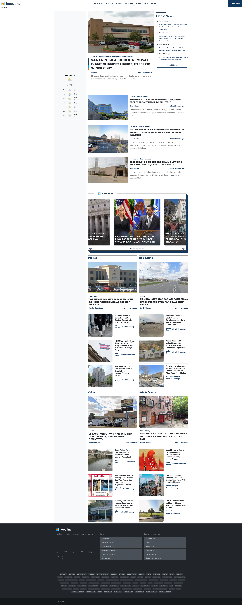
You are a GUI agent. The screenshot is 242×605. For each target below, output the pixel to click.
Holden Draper (145, 442)
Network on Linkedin (109, 550)
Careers (148, 542)
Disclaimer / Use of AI (153, 558)
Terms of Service (151, 554)
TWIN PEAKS (117, 592)
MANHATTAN (127, 583)
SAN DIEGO (147, 589)
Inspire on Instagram (109, 554)
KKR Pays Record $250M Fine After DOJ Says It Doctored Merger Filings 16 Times (124, 371)
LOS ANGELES (105, 583)
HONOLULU (173, 580)
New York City (145, 431)
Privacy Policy (150, 550)
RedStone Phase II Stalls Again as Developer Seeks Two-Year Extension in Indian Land (175, 320)
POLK (171, 586)
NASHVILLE (72, 586)
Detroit (142, 296)
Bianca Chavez (94, 442)
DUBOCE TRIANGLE (179, 577)
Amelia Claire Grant (96, 308)
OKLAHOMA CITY (125, 586)
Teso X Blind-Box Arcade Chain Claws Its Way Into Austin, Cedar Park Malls (156, 163)
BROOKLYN (179, 574)
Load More (172, 65)
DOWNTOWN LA (167, 577)
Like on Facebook (108, 546)
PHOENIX (154, 586)
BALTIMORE (156, 574)
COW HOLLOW (124, 577)
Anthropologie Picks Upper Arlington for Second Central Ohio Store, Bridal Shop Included (157, 132)
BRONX (172, 574)
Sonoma (94, 56)
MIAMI (150, 583)
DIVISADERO (156, 577)
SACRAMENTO (116, 589)
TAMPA (100, 592)
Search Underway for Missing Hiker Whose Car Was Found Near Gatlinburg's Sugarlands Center (124, 480)
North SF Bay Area (105, 56)
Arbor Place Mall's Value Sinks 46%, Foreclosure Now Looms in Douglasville (175, 344)
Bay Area (116, 56)
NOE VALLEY (103, 586)
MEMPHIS (143, 583)
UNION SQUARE (128, 592)
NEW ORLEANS (82, 586)
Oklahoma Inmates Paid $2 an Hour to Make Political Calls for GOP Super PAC (111, 302)
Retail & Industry (127, 56)
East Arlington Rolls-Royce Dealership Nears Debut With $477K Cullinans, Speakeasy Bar (172, 38)
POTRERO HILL (67, 589)
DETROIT (147, 577)
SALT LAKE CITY (126, 589)
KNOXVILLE (74, 583)
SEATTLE (171, 589)
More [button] (153, 3)
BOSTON (164, 574)
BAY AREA (122, 574)
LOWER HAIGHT (116, 583)
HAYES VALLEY (153, 580)
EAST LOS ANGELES (71, 580)
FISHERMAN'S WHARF (127, 580)
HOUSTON (182, 580)
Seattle (132, 96)
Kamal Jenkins (171, 511)
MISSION (63, 586)
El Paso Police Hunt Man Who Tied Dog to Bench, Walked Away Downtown (110, 436)
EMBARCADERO (91, 580)
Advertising (150, 546)
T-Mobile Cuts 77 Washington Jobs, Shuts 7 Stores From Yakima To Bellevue (156, 101)
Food (138, 3)
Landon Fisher (135, 139)
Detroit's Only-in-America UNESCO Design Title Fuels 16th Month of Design (175, 478)
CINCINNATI (85, 577)
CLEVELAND (105, 577)
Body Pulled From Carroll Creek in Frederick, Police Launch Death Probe (123, 453)
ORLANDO (135, 586)
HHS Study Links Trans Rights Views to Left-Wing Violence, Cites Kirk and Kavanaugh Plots (125, 345)
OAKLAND (91, 574)
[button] (90, 248)
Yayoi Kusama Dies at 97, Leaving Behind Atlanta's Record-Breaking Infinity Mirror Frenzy (175, 454)
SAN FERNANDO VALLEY (160, 589)
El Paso (91, 431)
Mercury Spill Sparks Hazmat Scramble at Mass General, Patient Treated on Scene (124, 504)
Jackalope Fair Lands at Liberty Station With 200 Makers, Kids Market (175, 504)
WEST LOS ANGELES (165, 592)
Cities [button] (4, 7)
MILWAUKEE (168, 583)
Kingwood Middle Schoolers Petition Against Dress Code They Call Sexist (123, 318)
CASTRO (60, 577)
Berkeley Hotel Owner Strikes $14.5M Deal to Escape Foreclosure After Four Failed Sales (176, 369)
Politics (109, 3)
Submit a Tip (150, 539)
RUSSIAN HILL (105, 589)
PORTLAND (178, 586)
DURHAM (60, 580)
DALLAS (133, 577)
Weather (129, 3)
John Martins (135, 168)
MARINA (135, 583)
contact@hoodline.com (64, 559)
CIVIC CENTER (95, 577)
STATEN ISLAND (90, 592)
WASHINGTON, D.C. (151, 592)
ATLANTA (141, 574)
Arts (146, 3)
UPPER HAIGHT (139, 592)
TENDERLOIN (108, 592)
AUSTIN (149, 574)
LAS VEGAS (83, 583)
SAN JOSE (72, 574)
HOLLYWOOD (164, 580)
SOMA (178, 589)
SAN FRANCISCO (81, 574)
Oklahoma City (94, 296)
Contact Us (106, 558)
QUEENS (76, 589)
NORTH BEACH (114, 586)
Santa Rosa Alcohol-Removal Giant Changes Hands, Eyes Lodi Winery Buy (121, 64)
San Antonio (134, 159)
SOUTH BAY (63, 574)
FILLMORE (101, 580)
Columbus (133, 127)
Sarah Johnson (145, 308)
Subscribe (235, 3)
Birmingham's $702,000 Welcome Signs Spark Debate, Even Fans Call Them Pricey (164, 302)
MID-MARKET (158, 583)
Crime (119, 3)
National (98, 3)
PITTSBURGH (163, 586)
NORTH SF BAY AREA (102, 574)
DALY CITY (114, 574)
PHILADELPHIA (145, 586)
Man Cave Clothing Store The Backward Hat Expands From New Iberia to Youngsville (173, 27)
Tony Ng (94, 72)
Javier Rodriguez (172, 485)
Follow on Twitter (108, 542)
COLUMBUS (114, 577)
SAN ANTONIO (138, 589)
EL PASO (81, 580)
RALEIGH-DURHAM (93, 589)
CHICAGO (77, 577)
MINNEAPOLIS (178, 583)
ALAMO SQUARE (131, 574)
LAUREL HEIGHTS (94, 583)
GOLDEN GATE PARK (141, 580)
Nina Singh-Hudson (173, 376)
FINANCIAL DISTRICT (112, 580)
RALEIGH (83, 589)
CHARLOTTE (68, 577)
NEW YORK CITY (93, 586)
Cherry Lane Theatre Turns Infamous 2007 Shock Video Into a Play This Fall (164, 436)
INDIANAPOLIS (65, 583)
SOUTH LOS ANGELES (78, 592)
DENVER (140, 577)
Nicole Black (134, 106)
